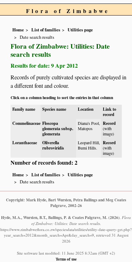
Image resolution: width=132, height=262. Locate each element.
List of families (45, 29)
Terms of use (66, 259)
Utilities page (80, 29)
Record (109, 123)
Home (18, 29)
